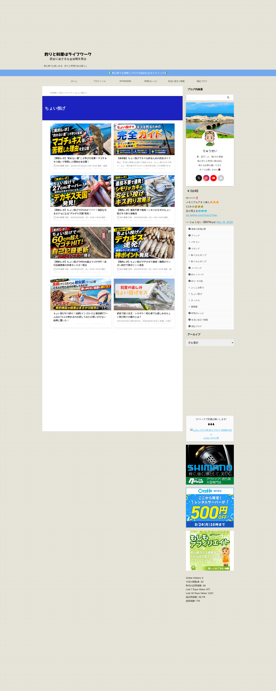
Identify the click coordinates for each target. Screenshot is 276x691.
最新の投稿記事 (198, 229)
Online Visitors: (194, 577)
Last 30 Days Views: (197, 593)
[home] (221, 178)
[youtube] (213, 178)
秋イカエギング (199, 261)
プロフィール (99, 81)
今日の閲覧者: (193, 581)
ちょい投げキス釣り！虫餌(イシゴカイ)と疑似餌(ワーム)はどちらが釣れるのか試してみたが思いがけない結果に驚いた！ (81, 316)
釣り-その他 (197, 281)
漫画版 (194, 306)
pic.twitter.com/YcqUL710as (201, 215)
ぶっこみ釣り (197, 287)
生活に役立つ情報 (176, 81)
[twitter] (199, 178)
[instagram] (206, 178)
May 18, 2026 (224, 222)
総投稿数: (191, 600)
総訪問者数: (192, 597)
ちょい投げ (196, 293)
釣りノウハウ (197, 274)
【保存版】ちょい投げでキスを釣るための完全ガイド (144, 158)
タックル (195, 300)
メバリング (196, 268)
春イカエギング (199, 255)
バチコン (195, 242)
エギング (195, 248)
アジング (195, 235)
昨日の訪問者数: (194, 585)
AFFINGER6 (125, 81)
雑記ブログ (202, 81)
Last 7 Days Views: (196, 589)
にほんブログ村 (211, 437)
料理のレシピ (151, 81)
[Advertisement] (138, 22)
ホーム (74, 81)
